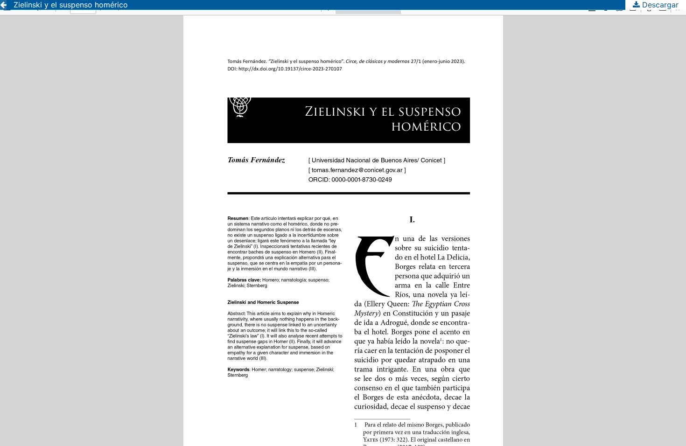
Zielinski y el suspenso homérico (71, 4)
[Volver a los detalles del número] (3, 5)
